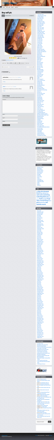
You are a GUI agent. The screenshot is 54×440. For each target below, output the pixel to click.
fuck (40, 199)
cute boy (39, 197)
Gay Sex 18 (39, 92)
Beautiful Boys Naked (41, 345)
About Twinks (40, 46)
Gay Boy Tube (40, 83)
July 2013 (39, 310)
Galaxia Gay (39, 81)
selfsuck (43, 202)
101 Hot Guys (39, 39)
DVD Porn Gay (40, 75)
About (12, 7)
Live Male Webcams (41, 112)
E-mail (26, 63)
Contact (16, 7)
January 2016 (39, 274)
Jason (4, 86)
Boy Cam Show (40, 62)
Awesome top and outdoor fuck (43, 353)
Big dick (40, 191)
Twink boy (39, 179)
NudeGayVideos (40, 118)
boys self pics (43, 193)
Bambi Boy (39, 53)
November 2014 (40, 290)
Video (38, 182)
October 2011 (40, 335)
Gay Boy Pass (39, 82)
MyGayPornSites (40, 116)
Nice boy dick (5, 67)
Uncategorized (40, 180)
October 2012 (40, 320)
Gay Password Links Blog (42, 89)
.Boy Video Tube (40, 18)
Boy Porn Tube (40, 67)
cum (41, 195)
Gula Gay (39, 103)
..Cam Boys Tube (40, 14)
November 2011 (40, 333)
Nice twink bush (44, 405)
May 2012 (39, 326)
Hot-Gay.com (39, 105)
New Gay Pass (40, 117)
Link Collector (40, 109)
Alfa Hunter (39, 47)
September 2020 (40, 228)
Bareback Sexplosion (41, 354)
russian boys (44, 406)
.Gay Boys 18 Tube (40, 21)
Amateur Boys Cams (41, 50)
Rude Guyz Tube (40, 123)
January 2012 (39, 331)
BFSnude (39, 57)
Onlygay (39, 119)
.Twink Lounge (40, 34)
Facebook (13, 63)
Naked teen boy (43, 412)
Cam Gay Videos (40, 70)
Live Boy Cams (40, 343)
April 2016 (39, 270)
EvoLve (36, 435)
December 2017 (40, 251)
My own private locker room (43, 114)
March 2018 (39, 249)
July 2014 (39, 295)
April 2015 (39, 284)
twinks (39, 204)
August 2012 (39, 323)
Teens (38, 177)
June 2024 (39, 216)
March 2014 (39, 300)
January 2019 (39, 240)
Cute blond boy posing (43, 411)
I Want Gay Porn (40, 106)
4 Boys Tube (39, 45)
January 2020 (39, 232)
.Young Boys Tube (40, 37)
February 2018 (40, 250)
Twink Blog (39, 131)
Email (4, 117)
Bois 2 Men (39, 59)
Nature (49, 200)
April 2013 (39, 313)
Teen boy (39, 175)
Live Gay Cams (40, 111)
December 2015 (40, 275)
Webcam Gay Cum (41, 134)
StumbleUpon (22, 63)
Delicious (17, 63)
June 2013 (39, 311)
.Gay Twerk (39, 26)
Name (4, 114)
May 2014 (39, 298)
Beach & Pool (39, 55)
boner (38, 193)
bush (47, 193)
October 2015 (40, 277)
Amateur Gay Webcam (41, 51)
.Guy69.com (39, 30)
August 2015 (39, 280)
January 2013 (39, 317)
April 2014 (39, 299)
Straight (39, 174)
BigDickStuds (40, 58)
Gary (38, 379)
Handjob (45, 198)
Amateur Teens (40, 167)
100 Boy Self (39, 38)
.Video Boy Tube (40, 36)
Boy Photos (7, 60)
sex (46, 202)
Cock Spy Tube (40, 71)
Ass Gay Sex (39, 52)
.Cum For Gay (39, 19)
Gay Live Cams (40, 87)
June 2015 (39, 282)
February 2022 (40, 223)
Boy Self (38, 68)
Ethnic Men (39, 76)
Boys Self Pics (12, 60)
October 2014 (40, 292)
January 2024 (39, 217)
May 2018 (39, 246)
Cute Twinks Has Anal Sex (42, 360)
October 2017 (40, 252)
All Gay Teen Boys (40, 49)
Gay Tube (39, 95)
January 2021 (39, 227)
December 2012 (40, 318)
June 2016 (39, 268)
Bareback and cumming (42, 350)
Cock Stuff (39, 73)
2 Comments (31, 15)
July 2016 (39, 266)
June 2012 (39, 325)
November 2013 (40, 305)
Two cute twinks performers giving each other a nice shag (44, 348)
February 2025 (40, 213)
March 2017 (39, 257)
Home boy (31, 67)
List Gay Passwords (41, 110)
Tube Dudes (39, 130)
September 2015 (40, 278)
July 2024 (39, 215)
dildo (47, 197)
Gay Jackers (39, 86)
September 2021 (40, 225)
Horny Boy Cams (40, 104)
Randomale (39, 122)
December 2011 (40, 332)
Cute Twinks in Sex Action (42, 351)
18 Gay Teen (39, 42)
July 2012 (39, 324)
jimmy (38, 380)
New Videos (39, 173)
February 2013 (40, 315)
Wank (38, 183)
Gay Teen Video (40, 94)
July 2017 (39, 255)
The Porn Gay (40, 128)
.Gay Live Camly (40, 24)
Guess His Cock (40, 101)
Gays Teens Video (40, 100)
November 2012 (40, 319)
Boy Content (39, 64)
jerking (45, 200)
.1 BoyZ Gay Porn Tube (41, 15)
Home (4, 7)
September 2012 (40, 322)
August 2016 (39, 265)
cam (37, 195)
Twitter (9, 63)
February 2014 (40, 301)
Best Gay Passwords (41, 56)
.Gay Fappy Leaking (41, 22)
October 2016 (40, 263)
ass (37, 191)
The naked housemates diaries (43, 126)
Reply (4, 81)
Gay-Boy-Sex (39, 97)
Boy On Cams (39, 65)
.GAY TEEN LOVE (40, 25)
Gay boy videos (40, 170)
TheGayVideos (40, 129)
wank (44, 204)
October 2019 (40, 233)
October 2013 (40, 306)
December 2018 (40, 241)
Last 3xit (39, 107)
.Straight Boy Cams (41, 31)
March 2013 (39, 314)
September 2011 (40, 336)
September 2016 (40, 264)
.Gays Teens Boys (40, 28)
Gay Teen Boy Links (41, 93)
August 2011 (39, 337)
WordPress (50, 435)
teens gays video (40, 125)
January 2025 (39, 214)
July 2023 (39, 219)
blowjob (46, 191)
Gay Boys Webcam (41, 85)
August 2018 (39, 244)
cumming (46, 195)
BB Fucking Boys (40, 356)
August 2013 (39, 308)
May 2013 (39, 312)
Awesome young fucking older (43, 355)
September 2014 (40, 293)
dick (44, 197)
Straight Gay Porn (40, 397)
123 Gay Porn (39, 40)
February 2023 (40, 220)
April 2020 (39, 231)
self (41, 202)
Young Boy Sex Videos (41, 135)
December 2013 (40, 304)
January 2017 (39, 259)
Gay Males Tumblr (40, 88)
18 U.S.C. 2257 (8, 7)
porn (38, 202)
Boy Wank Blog (40, 69)
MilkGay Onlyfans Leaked (42, 113)
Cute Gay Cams (40, 74)
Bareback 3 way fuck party (42, 344)
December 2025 (40, 211)
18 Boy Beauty (9, 3)
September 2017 (40, 253)
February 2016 (40, 272)
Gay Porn (39, 91)
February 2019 (40, 239)
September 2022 (40, 221)
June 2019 (39, 237)
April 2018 (39, 247)
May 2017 (39, 256)
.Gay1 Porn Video (40, 27)
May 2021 (39, 226)
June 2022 (39, 222)
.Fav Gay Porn (40, 20)
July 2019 (39, 235)
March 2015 (39, 286)
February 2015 (40, 287)
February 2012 (40, 330)
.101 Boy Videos (40, 16)
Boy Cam (39, 61)
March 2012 (39, 329)
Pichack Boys (39, 120)
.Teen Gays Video (40, 32)
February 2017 (40, 258)
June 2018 (39, 245)
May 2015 (39, 283)
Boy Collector (40, 63)
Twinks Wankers (40, 132)
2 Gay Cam (39, 44)
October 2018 (40, 243)
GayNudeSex (39, 98)
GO (49, 421)
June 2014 (39, 296)
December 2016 (40, 260)
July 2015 (39, 281)
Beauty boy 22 (43, 379)
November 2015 (40, 276)
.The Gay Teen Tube (41, 33)
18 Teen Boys (39, 43)
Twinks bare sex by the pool (42, 349)
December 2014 (40, 289)
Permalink (19, 77)
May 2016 (39, 269)
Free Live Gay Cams (41, 80)
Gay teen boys (40, 171)
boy (10, 15)
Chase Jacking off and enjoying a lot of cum (43, 393)
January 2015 (39, 288)
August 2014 (39, 294)
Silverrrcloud (39, 124)
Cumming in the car (41, 363)
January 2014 (39, 302)
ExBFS (38, 77)
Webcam (39, 185)
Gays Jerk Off (39, 99)
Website (4, 121)
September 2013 (40, 307)
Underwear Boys (40, 181)
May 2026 (39, 210)
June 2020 (39, 229)
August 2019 (39, 234)
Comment (4, 99)
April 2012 (39, 327)
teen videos (39, 176)
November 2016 (40, 262)
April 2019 (39, 238)
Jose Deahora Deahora (41, 410)
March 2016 (39, 271)
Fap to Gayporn (40, 79)
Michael (38, 413)
